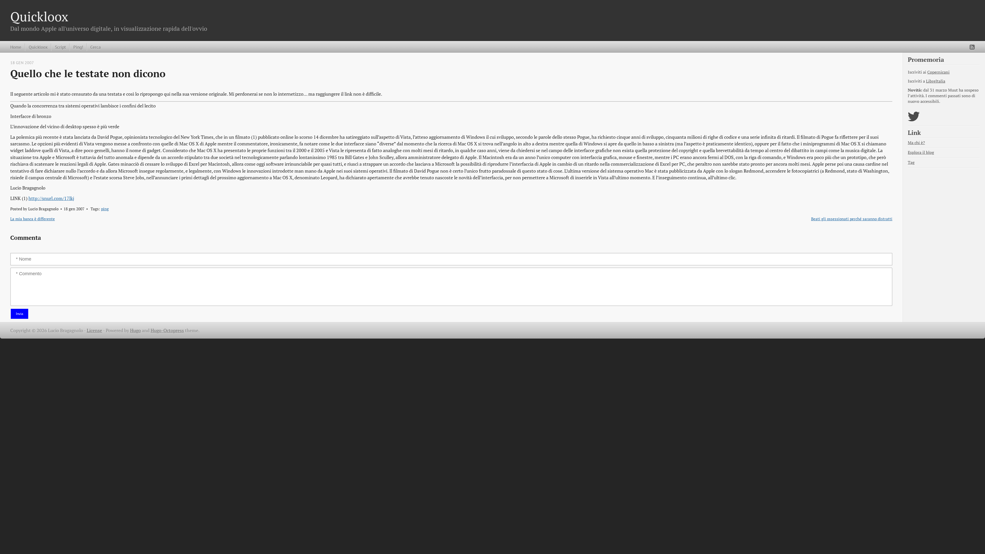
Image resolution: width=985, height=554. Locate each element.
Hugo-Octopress (167, 330)
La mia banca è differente (32, 218)
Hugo (135, 330)
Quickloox (39, 16)
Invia (19, 314)
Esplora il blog (921, 152)
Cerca (95, 47)
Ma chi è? (916, 142)
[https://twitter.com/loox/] (914, 120)
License (94, 330)
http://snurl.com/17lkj (51, 198)
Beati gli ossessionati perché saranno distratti (851, 218)
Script (60, 47)
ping (105, 208)
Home (15, 47)
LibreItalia (935, 81)
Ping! (78, 47)
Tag (911, 162)
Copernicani (938, 72)
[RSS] (972, 47)
